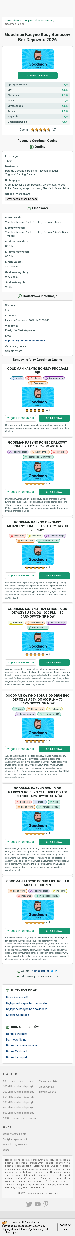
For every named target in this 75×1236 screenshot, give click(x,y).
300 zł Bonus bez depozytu (18, 1102)
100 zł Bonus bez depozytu (18, 1086)
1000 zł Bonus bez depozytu (19, 1118)
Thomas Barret (39, 970)
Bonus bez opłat (16, 1057)
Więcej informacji (20, 418)
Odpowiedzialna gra (14, 1133)
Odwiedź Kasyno (37, 75)
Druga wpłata (46, 1086)
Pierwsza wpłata (48, 1081)
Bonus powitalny (16, 1033)
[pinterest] (46, 1205)
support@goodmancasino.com (25, 340)
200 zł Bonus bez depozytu (18, 1091)
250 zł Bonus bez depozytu (18, 1097)
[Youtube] (37, 1205)
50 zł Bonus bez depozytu (18, 1081)
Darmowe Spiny (16, 1039)
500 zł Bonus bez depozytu (18, 1112)
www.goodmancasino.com (22, 198)
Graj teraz (54, 418)
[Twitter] (52, 971)
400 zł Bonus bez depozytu (18, 1107)
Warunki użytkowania (15, 1144)
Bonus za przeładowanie (22, 1045)
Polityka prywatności (15, 1139)
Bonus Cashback (17, 1051)
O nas (6, 1149)
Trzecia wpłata (47, 1091)
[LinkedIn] (56, 970)
